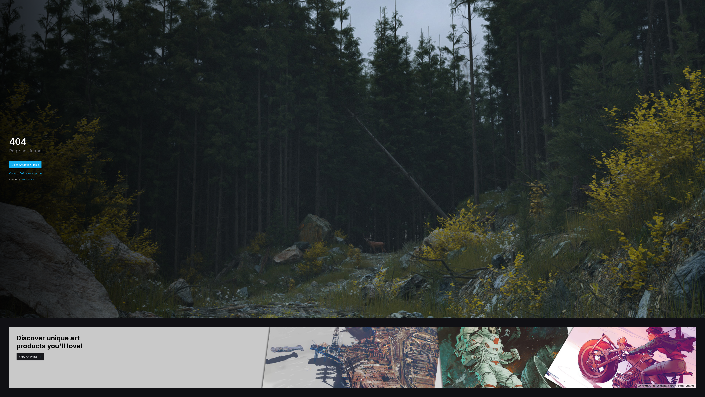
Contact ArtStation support (25, 173)
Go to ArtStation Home (25, 164)
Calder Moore (28, 179)
